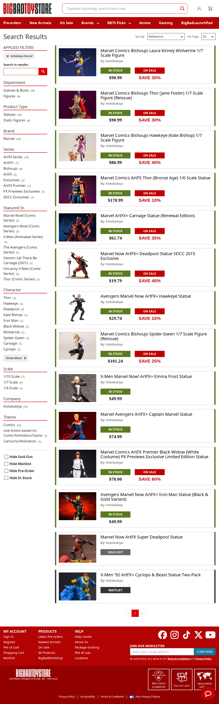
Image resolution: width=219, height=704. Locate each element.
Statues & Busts (19, 90)
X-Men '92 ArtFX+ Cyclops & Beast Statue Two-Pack (151, 575)
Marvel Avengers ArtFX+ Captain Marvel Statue (146, 414)
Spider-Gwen (16, 337)
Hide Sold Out (21, 456)
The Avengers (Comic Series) (20, 250)
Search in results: (16, 65)
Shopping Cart (13, 653)
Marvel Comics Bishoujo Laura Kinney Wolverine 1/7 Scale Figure (152, 53)
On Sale (66, 22)
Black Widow (16, 326)
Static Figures (16, 120)
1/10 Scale (13, 376)
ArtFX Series (16, 157)
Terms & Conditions (178, 658)
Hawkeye (13, 303)
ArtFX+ (11, 162)
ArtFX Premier (17, 185)
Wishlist (9, 658)
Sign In (8, 637)
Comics (12, 425)
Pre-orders (12, 22)
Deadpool (13, 309)
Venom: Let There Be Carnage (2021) (20, 260)
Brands (87, 22)
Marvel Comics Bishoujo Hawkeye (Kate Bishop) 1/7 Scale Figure (151, 137)
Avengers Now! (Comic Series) (21, 228)
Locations (81, 658)
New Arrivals (40, 22)
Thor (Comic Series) (21, 279)
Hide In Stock (20, 478)
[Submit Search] (182, 8)
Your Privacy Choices (148, 696)
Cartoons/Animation (22, 441)
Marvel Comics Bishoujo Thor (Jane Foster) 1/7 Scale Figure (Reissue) (152, 95)
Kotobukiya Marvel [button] (19, 56)
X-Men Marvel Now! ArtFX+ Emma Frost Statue (146, 376)
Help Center (83, 637)
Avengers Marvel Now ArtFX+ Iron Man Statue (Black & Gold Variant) (154, 497)
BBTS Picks (116, 22)
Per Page (193, 36)
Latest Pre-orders (50, 637)
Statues (12, 114)
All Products (46, 653)
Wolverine (13, 332)
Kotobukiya (15, 406)
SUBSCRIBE (205, 652)
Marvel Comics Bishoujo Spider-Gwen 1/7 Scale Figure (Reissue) (154, 336)
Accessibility (87, 696)
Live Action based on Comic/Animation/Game (25, 433)
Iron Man (13, 320)
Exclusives (13, 180)
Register (9, 642)
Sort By (140, 36)
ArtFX (10, 174)
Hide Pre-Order (21, 470)
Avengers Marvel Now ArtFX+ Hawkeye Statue (146, 296)
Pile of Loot (11, 647)
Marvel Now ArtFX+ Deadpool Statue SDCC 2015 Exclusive (148, 256)
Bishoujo (12, 168)
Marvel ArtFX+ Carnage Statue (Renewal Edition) (148, 215)
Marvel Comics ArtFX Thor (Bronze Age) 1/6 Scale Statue (155, 178)
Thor (9, 297)
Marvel (12, 138)
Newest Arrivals (49, 642)
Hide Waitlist (20, 463)
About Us (81, 642)
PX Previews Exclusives (24, 191)
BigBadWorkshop (50, 658)
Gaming (166, 22)
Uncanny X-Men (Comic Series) (22, 271)
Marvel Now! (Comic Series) (19, 218)
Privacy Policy (203, 658)
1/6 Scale (12, 388)
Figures (11, 96)
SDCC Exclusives (18, 197)
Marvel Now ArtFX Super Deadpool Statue (142, 537)
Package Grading (87, 647)
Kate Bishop (15, 314)
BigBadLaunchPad (197, 22)
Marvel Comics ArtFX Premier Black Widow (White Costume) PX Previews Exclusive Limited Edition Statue (154, 454)
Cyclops (12, 349)
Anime (144, 22)
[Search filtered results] (43, 71)
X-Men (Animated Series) (23, 239)
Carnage (12, 343)
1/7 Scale (12, 382)
